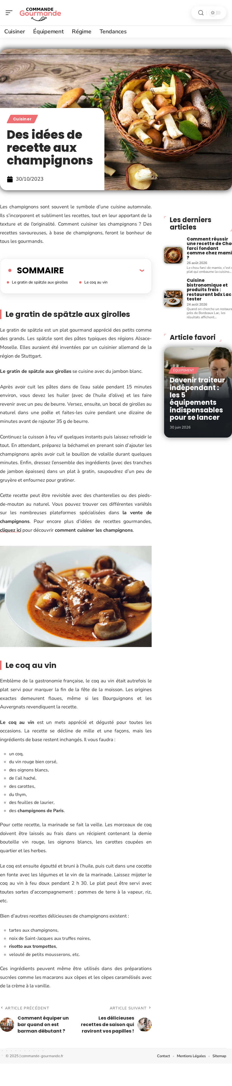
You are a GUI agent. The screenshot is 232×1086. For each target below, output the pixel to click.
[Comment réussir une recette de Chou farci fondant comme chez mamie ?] (173, 255)
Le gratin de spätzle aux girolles (40, 282)
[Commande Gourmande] (40, 12)
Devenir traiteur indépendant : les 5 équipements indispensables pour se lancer (197, 398)
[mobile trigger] (10, 12)
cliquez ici (10, 530)
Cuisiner (22, 119)
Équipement (183, 370)
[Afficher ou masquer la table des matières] (104, 270)
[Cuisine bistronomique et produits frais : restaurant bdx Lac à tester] (173, 299)
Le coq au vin (96, 282)
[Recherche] (201, 12)
